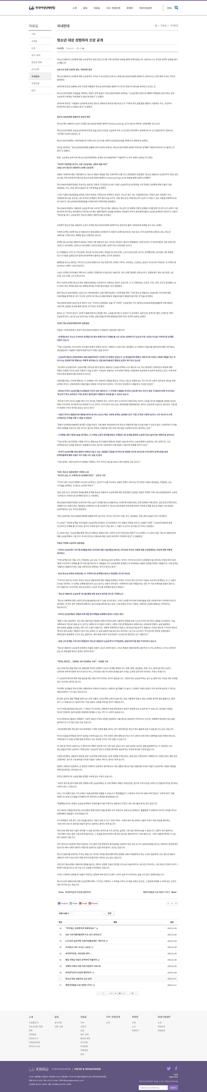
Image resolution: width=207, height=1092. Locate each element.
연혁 (31, 1030)
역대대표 (32, 1034)
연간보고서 (33, 1038)
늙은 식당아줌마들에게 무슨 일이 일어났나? (83, 934)
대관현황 (161, 1030)
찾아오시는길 (34, 1046)
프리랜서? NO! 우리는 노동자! (78, 947)
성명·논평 (59, 1026)
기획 (33, 34)
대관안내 (161, 1026)
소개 (75, 8)
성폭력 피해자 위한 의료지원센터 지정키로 (83, 966)
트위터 (169, 1068)
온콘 (33, 90)
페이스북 (176, 1068)
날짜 (172, 922)
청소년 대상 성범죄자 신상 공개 (80, 39)
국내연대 (35, 76)
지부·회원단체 (113, 8)
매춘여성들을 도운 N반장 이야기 (79, 984)
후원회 (130, 8)
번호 (60, 922)
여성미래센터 (145, 8)
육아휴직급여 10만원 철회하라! (78, 972)
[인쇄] (176, 903)
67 (124, 993)
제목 (115, 922)
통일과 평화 (36, 62)
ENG (169, 8)
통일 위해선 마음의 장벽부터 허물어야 (81, 959)
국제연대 (35, 83)
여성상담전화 (34, 1042)
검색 (109, 913)
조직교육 (35, 69)
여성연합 (60, 48)
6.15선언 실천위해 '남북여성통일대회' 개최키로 (85, 940)
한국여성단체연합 (42, 7)
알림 (85, 8)
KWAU (38, 1069)
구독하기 (173, 1088)
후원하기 (135, 1030)
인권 (33, 48)
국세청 (175, 1074)
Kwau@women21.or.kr (75, 1080)
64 (111, 993)
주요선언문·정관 (36, 1026)
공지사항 (58, 1022)
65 (115, 993)
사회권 (34, 41)
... (128, 993)
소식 (134, 1026)
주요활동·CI (34, 1022)
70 (132, 993)
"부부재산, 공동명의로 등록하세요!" (80, 928)
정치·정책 (35, 55)
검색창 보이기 (176, 7)
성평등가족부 (173, 1077)
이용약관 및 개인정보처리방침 (87, 1068)
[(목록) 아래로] (172, 903)
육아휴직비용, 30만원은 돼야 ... (78, 953)
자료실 (97, 8)
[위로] (168, 903)
